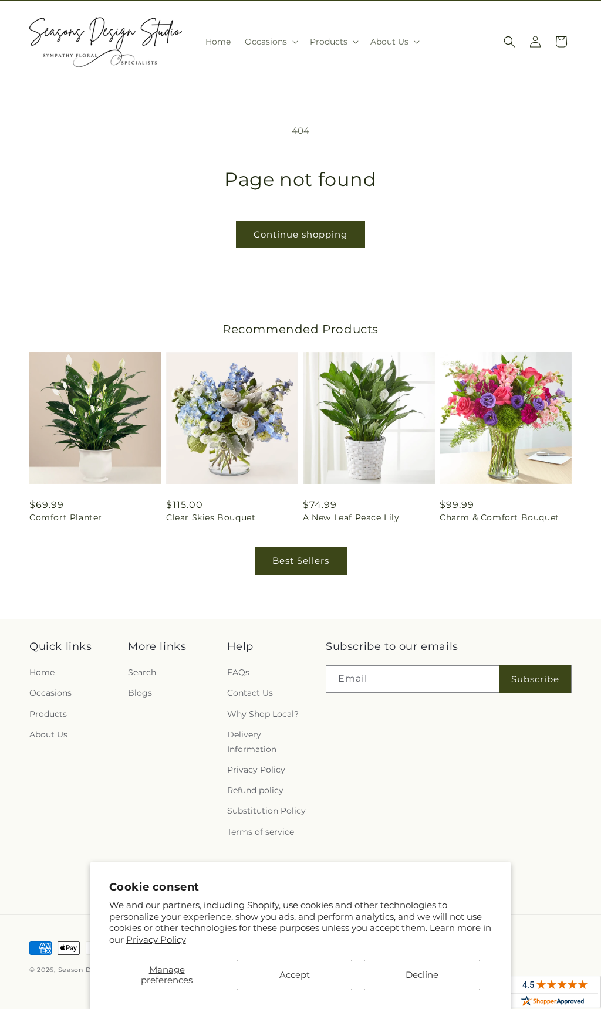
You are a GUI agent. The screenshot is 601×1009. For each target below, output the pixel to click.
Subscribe (535, 679)
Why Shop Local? (263, 714)
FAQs (238, 672)
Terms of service (260, 832)
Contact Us (250, 693)
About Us (48, 734)
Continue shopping (300, 234)
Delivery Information (251, 741)
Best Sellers (300, 560)
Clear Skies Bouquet (210, 517)
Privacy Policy (156, 939)
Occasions (50, 693)
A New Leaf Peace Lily (351, 517)
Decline (422, 974)
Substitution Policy (266, 810)
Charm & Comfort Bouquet (499, 517)
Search (142, 672)
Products (48, 714)
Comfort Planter (65, 517)
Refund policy (255, 790)
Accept (294, 974)
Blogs (140, 693)
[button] (270, 41)
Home (42, 672)
